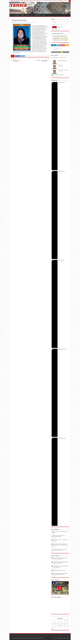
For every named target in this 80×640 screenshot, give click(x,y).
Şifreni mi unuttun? (55, 29)
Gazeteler (27, 15)
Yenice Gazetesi (16, 15)
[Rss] (59, 1)
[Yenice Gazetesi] (40, 8)
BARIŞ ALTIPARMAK (61, 438)
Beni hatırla (61, 27)
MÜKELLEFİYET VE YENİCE (63, 70)
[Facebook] (60, 1)
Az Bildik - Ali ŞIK (66, 638)
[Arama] (70, 1)
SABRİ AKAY (60, 65)
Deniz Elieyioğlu (15, 22)
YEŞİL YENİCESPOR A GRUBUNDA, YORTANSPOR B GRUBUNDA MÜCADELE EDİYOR (60, 545)
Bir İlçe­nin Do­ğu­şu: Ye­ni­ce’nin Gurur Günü (59, 57)
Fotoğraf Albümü (37, 15)
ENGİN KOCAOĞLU (61, 171)
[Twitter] (61, 1)
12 (57, 623)
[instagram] (62, 1)
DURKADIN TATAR (61, 82)
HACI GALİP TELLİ (61, 260)
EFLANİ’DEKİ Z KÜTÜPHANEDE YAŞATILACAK (41, 60)
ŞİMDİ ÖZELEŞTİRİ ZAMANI (58, 74)
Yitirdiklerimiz (27, 22)
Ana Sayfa (11, 15)
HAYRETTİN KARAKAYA (62, 349)
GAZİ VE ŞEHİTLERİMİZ (62, 60)
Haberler (22, 15)
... (43, 638)
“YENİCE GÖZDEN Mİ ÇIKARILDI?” (59, 570)
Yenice (31, 15)
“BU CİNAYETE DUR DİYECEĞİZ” (17, 60)
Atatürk (43, 15)
